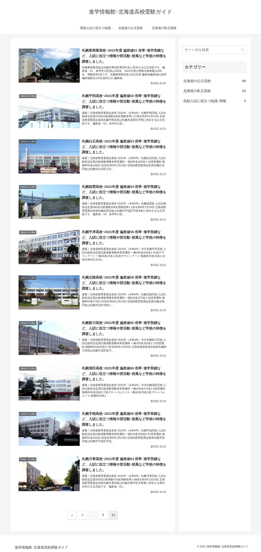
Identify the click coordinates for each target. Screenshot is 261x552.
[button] (242, 50)
